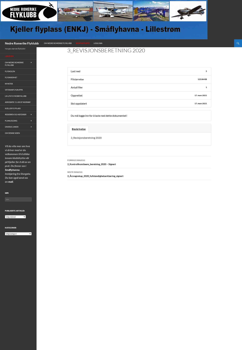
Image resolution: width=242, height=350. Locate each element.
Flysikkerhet (11, 77)
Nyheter (9, 84)
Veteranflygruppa (14, 90)
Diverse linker (11, 127)
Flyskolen (10, 71)
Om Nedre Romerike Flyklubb (58, 43)
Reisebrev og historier (15, 114)
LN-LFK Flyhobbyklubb (15, 96)
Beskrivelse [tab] (79, 129)
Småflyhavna (12, 169)
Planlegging (11, 121)
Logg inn (98, 43)
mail (10, 181)
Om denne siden (12, 133)
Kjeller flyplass (13, 108)
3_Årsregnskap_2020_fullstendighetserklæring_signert (95, 174)
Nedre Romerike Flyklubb (22, 43)
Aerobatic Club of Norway (18, 102)
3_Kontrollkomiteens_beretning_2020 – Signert (91, 162)
